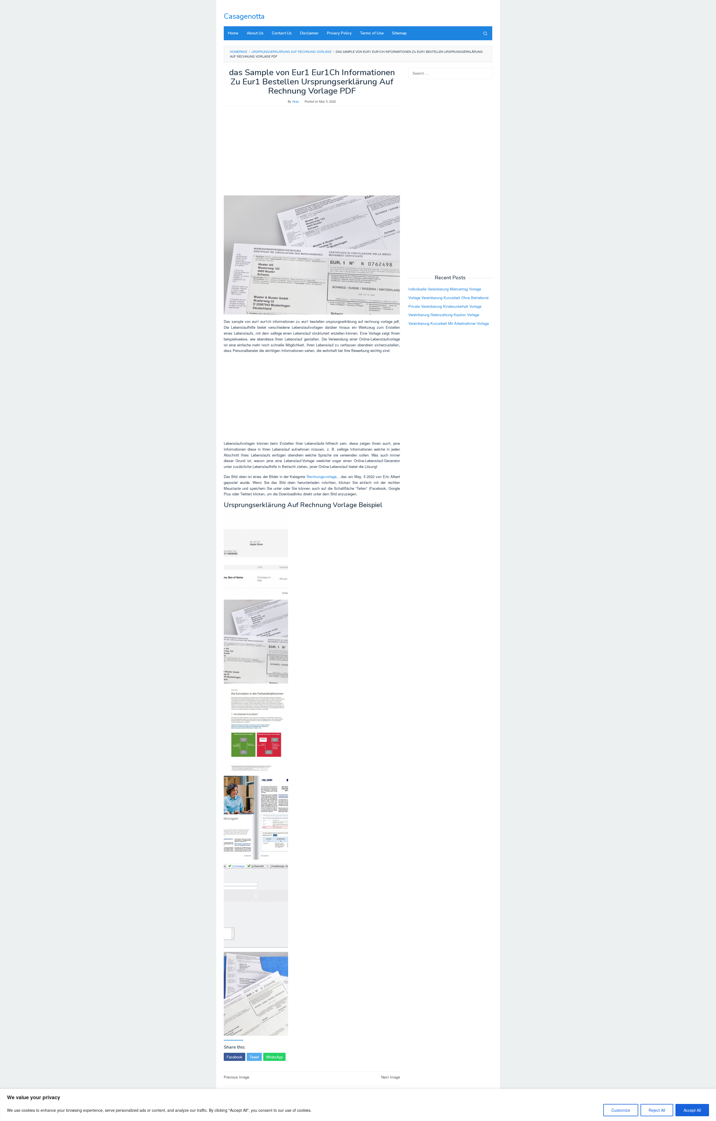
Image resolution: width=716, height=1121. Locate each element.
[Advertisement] (312, 153)
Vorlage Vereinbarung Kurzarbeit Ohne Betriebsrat (448, 297)
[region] (358, 1105)
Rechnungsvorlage (321, 476)
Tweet (254, 1056)
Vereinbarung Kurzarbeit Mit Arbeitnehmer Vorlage (448, 323)
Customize (620, 1110)
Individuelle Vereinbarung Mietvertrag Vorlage (444, 289)
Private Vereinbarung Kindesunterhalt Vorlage (444, 306)
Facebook (234, 1056)
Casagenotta (244, 16)
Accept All (692, 1110)
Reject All (657, 1110)
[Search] (485, 33)
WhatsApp (274, 1056)
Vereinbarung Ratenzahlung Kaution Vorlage (443, 314)
